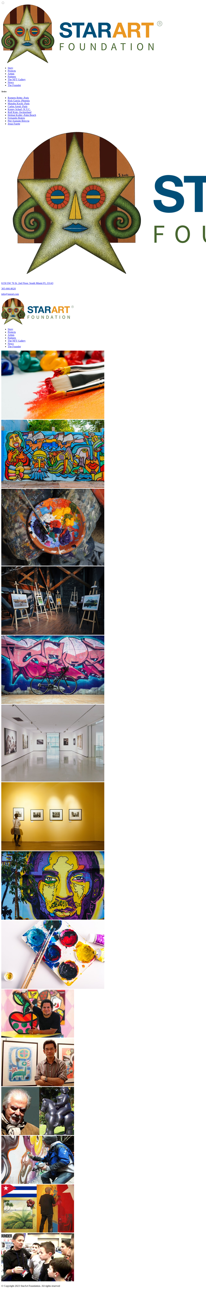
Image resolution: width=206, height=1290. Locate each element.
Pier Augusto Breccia (18, 120)
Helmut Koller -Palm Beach (22, 115)
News (11, 82)
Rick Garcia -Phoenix (19, 100)
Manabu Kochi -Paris (18, 103)
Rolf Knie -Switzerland (19, 112)
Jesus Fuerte (14, 123)
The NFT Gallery (17, 79)
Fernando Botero (16, 118)
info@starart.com (10, 294)
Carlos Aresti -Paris (17, 106)
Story (10, 68)
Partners (12, 76)
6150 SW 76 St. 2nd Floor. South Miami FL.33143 (27, 283)
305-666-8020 (8, 288)
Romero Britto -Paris (18, 97)
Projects (12, 70)
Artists (11, 73)
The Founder (14, 85)
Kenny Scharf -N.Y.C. (19, 109)
